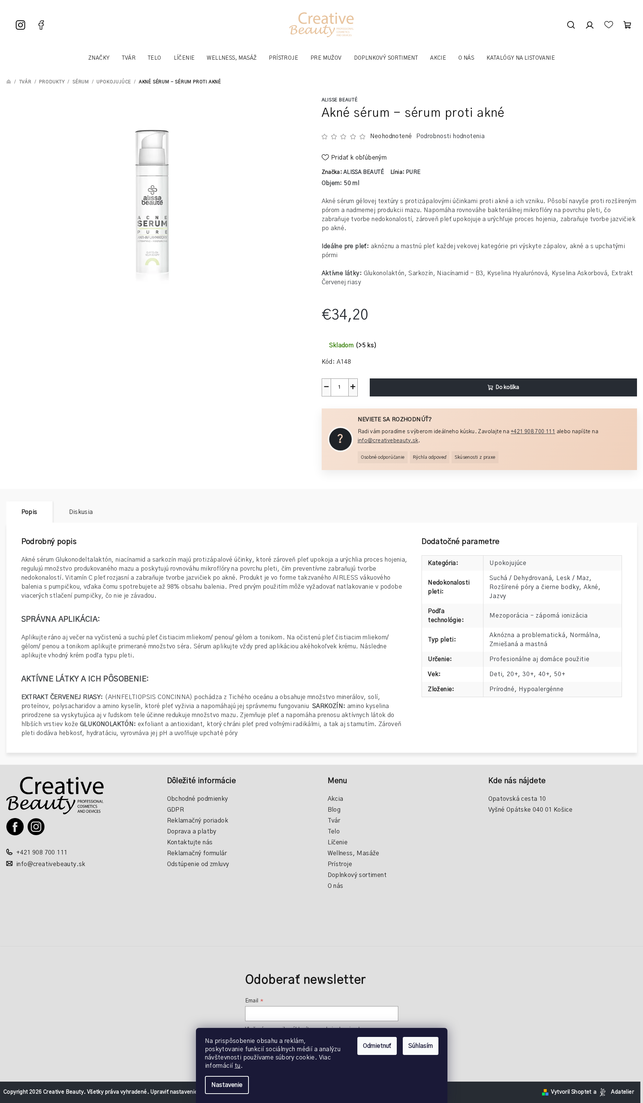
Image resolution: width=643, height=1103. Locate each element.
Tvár (334, 821)
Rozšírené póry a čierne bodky (534, 587)
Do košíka (507, 387)
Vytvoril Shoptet (571, 1092)
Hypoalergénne (541, 689)
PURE (413, 172)
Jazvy (497, 596)
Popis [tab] (29, 512)
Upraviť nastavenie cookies (184, 1092)
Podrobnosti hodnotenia (450, 136)
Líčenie (338, 842)
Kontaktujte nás (190, 842)
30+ (528, 674)
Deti (495, 674)
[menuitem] (99, 58)
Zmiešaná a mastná (518, 644)
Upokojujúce (508, 563)
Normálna (584, 635)
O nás (335, 886)
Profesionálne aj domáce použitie (539, 659)
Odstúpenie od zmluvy (198, 864)
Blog (334, 810)
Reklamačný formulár (197, 853)
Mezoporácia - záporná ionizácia (538, 616)
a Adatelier (613, 1092)
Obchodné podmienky (197, 799)
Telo (334, 832)
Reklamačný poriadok (198, 821)
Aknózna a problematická (527, 635)
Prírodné (501, 689)
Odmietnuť (377, 1046)
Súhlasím (420, 1046)
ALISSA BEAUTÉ (363, 172)
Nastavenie (226, 1085)
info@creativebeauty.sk (388, 440)
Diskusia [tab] (81, 512)
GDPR (175, 810)
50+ (559, 674)
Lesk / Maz (572, 578)
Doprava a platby (192, 832)
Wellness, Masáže (353, 853)
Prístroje (340, 864)
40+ (544, 674)
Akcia (335, 799)
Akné (591, 587)
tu (238, 1066)
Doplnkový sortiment (357, 875)
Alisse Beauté (340, 100)
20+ (512, 674)
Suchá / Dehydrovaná (520, 578)
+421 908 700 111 (533, 431)
